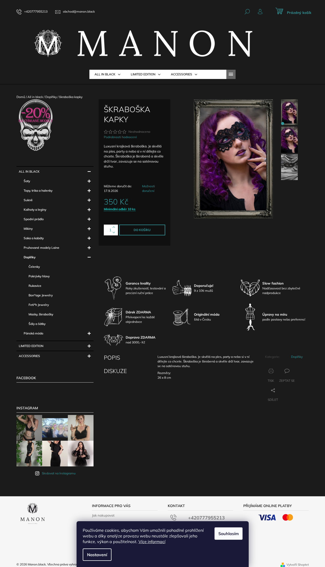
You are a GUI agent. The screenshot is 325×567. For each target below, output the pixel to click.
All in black (29, 171)
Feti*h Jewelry (39, 305)
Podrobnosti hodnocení (120, 137)
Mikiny (28, 229)
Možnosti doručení (148, 188)
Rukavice (35, 286)
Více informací (151, 541)
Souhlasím (228, 533)
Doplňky (30, 257)
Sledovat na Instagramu (59, 473)
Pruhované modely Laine (41, 248)
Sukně (28, 200)
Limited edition (31, 346)
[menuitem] (107, 74)
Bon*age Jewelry (41, 295)
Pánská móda (33, 333)
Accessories (29, 356)
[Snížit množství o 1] (113, 232)
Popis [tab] (112, 358)
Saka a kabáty (34, 238)
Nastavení (97, 554)
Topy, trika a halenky (38, 190)
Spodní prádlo (34, 219)
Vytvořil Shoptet (297, 564)
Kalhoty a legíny (35, 209)
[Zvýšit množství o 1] (113, 227)
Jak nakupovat (103, 515)
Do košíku (142, 230)
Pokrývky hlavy (39, 276)
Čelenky (34, 267)
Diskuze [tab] (115, 371)
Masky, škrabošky (41, 314)
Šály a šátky (37, 324)
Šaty (27, 181)
